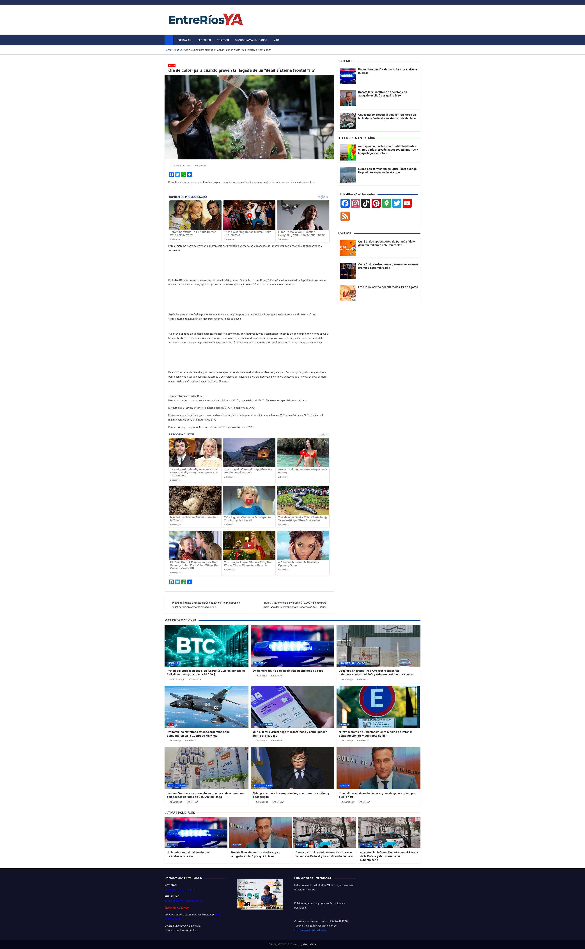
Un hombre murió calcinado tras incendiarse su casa (387, 71)
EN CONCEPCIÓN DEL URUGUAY (352, 663)
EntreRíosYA (201, 165)
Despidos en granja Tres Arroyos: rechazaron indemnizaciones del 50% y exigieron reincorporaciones (376, 672)
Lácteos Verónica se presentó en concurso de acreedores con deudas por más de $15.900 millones (206, 795)
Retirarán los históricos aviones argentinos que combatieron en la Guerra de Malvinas (198, 733)
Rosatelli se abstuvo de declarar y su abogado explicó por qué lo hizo (382, 93)
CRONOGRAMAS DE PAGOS (251, 40)
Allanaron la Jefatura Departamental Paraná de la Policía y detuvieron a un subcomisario (389, 856)
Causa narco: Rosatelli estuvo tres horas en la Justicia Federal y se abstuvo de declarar (387, 116)
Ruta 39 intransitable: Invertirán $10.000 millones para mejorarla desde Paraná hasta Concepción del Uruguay (295, 605)
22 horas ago (261, 802)
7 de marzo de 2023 (180, 165)
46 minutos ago (177, 679)
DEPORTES (204, 40)
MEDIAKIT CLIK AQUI (177, 907)
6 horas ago (261, 675)
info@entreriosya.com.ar (180, 889)
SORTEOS (223, 40)
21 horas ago (176, 802)
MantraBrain (310, 944)
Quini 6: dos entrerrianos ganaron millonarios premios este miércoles (388, 265)
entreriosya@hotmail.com (310, 930)
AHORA (172, 65)
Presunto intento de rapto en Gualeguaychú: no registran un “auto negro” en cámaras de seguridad (206, 605)
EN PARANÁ (344, 724)
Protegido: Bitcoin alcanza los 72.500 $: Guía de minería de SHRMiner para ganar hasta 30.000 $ (206, 672)
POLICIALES (184, 40)
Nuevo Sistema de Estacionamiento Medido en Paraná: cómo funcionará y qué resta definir (375, 733)
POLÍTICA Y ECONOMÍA (263, 724)
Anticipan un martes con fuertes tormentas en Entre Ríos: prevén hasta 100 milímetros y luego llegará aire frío (388, 149)
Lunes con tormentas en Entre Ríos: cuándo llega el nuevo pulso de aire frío (387, 170)
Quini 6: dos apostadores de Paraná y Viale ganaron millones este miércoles (386, 243)
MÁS (276, 40)
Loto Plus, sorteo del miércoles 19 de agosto (388, 287)
